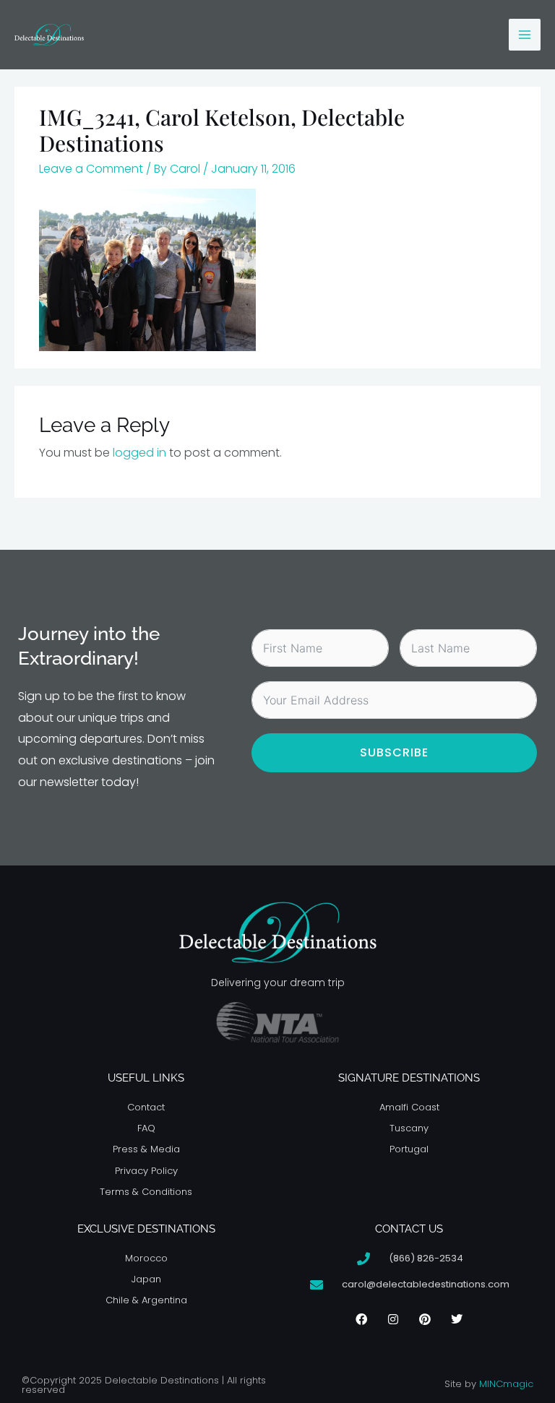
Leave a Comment (91, 168)
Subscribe (394, 752)
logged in (139, 452)
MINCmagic (506, 1384)
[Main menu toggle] (525, 35)
